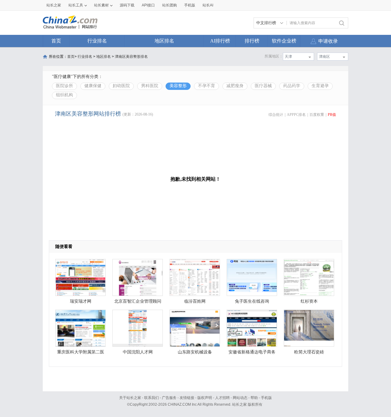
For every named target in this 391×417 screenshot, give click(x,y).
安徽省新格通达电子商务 (252, 352)
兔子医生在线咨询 (252, 301)
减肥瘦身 (234, 85)
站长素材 (101, 5)
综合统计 (276, 115)
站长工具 (75, 5)
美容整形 (178, 85)
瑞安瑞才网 (80, 301)
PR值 (332, 115)
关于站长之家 (130, 398)
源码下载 (127, 5)
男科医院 (149, 85)
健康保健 (92, 85)
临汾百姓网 (195, 301)
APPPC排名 (296, 115)
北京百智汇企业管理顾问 (137, 301)
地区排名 (164, 40)
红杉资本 (309, 301)
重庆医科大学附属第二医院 (80, 353)
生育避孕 (320, 85)
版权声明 (204, 398)
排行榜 (252, 40)
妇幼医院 (121, 85)
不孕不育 (206, 85)
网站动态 (240, 398)
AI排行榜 (220, 40)
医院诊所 (64, 85)
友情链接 (187, 398)
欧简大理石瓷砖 (309, 352)
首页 (56, 40)
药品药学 (291, 85)
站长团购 (169, 5)
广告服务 (169, 398)
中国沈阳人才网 (138, 352)
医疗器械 (263, 85)
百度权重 (316, 115)
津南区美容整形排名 (131, 56)
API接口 (148, 5)
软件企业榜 (284, 40)
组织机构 (64, 95)
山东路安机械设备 (195, 352)
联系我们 (151, 398)
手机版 (266, 398)
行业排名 (97, 40)
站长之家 (53, 5)
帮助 (254, 398)
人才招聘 (222, 398)
